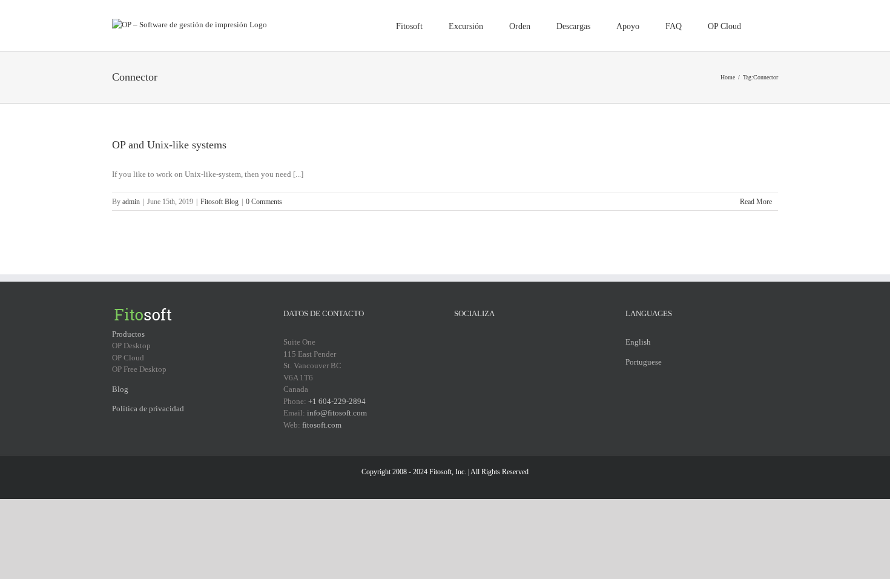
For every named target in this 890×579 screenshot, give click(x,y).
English (638, 341)
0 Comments (264, 201)
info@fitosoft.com (337, 412)
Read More (756, 201)
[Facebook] (457, 341)
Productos (128, 334)
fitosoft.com (321, 424)
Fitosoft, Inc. (447, 472)
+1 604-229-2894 (337, 401)
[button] (759, 25)
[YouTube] (489, 341)
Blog (120, 389)
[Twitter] (473, 341)
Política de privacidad (148, 408)
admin (131, 201)
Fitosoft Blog (219, 201)
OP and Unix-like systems (169, 145)
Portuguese (643, 361)
